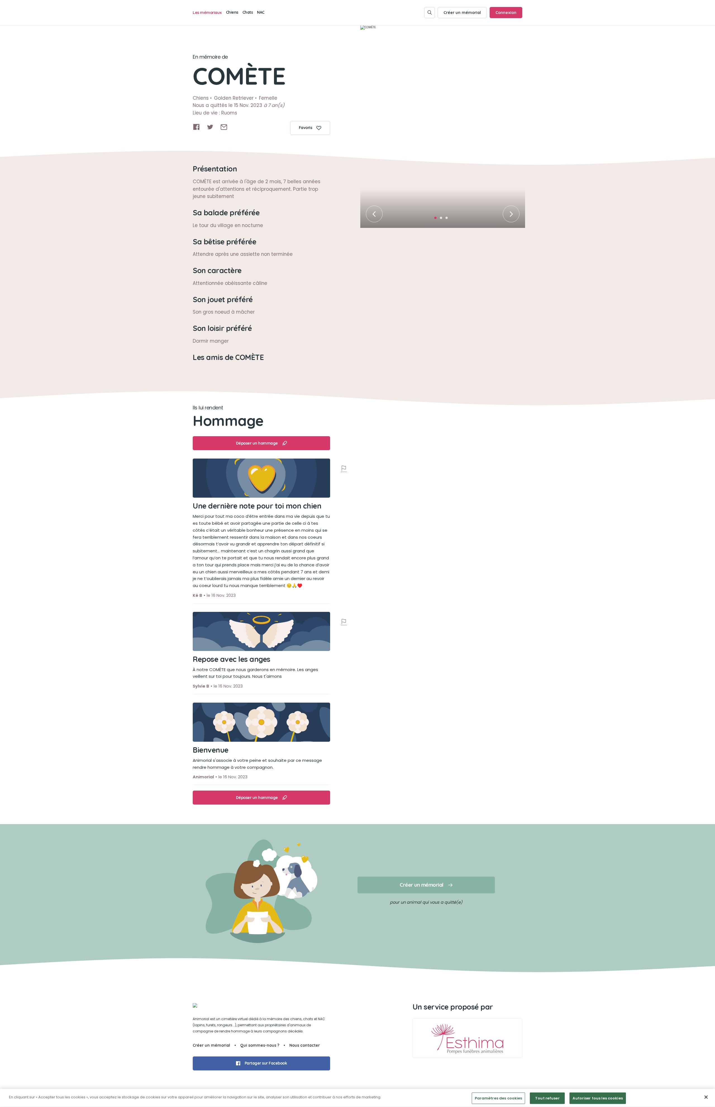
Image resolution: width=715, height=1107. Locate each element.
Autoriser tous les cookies (598, 1098)
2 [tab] (442, 219)
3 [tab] (448, 219)
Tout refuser (547, 1098)
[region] (357, 1098)
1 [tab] (437, 219)
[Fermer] (706, 1097)
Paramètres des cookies (498, 1098)
